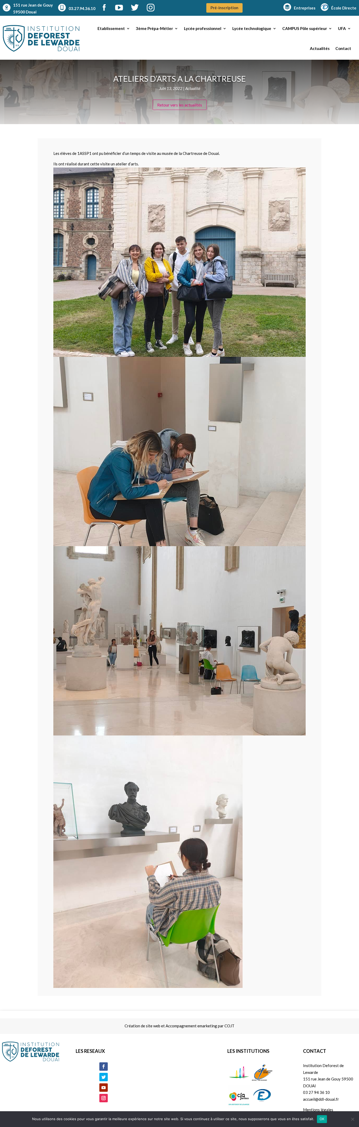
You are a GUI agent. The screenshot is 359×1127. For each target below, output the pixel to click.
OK (322, 1119)
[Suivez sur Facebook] (103, 1066)
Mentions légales (318, 1109)
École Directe (343, 8)
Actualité (192, 88)
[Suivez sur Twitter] (103, 1077)
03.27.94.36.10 (82, 8)
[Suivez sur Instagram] (103, 1098)
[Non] (352, 1119)
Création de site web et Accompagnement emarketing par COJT (179, 1025)
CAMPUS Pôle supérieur (304, 28)
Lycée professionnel (202, 28)
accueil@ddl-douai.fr (321, 1099)
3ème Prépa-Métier (154, 28)
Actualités (320, 48)
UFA (342, 28)
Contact (343, 48)
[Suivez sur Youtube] (103, 1087)
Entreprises (304, 8)
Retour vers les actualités (179, 104)
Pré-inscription (224, 7)
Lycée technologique (251, 28)
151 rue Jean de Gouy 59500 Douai (33, 8)
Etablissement (111, 28)
